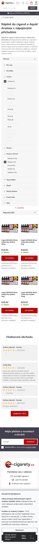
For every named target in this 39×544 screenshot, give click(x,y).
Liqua (10, 109)
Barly (10, 85)
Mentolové (12, 158)
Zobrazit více (19, 413)
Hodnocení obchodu (19, 337)
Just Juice (11, 130)
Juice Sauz (12, 134)
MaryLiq (11, 113)
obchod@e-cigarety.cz (21, 476)
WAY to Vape (12, 123)
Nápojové (11, 162)
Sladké (11, 169)
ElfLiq (10, 95)
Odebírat (30, 442)
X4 (9, 127)
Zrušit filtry (20, 208)
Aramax (11, 81)
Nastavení (19, 530)
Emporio (11, 99)
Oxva (10, 116)
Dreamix (11, 92)
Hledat (33, 8)
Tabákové (12, 172)
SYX (10, 141)
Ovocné (11, 165)
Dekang (11, 88)
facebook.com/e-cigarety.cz (21, 484)
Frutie (10, 102)
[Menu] (36, 3)
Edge (10, 137)
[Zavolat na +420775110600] (23, 3)
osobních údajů (30, 447)
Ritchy (10, 120)
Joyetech (11, 106)
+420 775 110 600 (21, 480)
